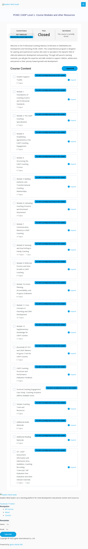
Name (2, 524)
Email (2, 529)
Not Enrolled (21, 35)
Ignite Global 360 (16, 544)
